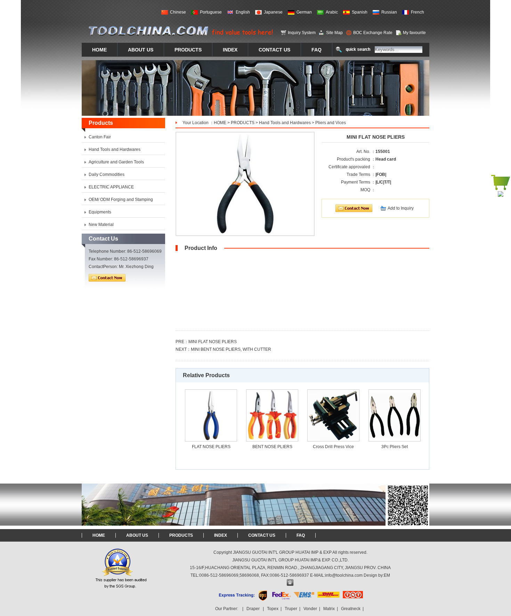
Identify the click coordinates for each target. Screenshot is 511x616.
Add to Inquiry (401, 208)
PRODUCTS (242, 122)
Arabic (332, 12)
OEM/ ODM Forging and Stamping (121, 199)
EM (387, 575)
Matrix (329, 608)
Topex (272, 608)
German (304, 12)
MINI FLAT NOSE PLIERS (212, 341)
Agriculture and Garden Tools (116, 162)
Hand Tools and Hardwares (285, 122)
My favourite (414, 32)
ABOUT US (137, 535)
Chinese (178, 12)
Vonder (310, 608)
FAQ (301, 535)
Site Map (334, 32)
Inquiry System (302, 32)
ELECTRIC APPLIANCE (111, 187)
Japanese (273, 12)
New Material (101, 224)
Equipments (100, 212)
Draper (253, 608)
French (417, 12)
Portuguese (211, 12)
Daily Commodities (106, 174)
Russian (389, 12)
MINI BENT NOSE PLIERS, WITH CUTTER (231, 349)
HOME (220, 122)
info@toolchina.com (344, 575)
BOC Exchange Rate (372, 32)
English (243, 12)
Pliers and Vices (330, 122)
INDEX (220, 535)
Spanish (359, 12)
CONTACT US (261, 535)
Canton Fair (100, 137)
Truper (291, 608)
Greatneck (350, 608)
